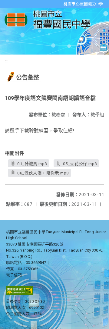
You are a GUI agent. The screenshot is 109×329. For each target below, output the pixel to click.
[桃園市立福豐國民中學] (49, 20)
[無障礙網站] (19, 294)
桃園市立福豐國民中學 (83, 4)
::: (6, 61)
